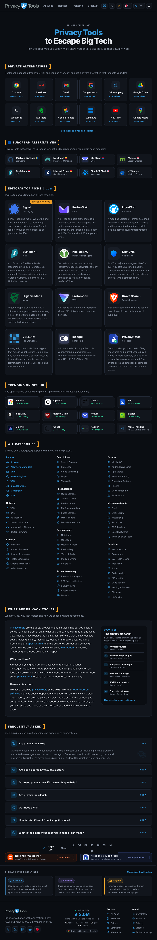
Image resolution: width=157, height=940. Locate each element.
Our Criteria (139, 918)
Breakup (93, 5)
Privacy (137, 927)
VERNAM (113, 922)
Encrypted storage (119, 691)
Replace (62, 5)
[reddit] (30, 934)
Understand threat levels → (137, 875)
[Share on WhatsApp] (109, 848)
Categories (113, 932)
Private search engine (120, 655)
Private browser (117, 646)
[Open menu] (149, 6)
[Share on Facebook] (84, 848)
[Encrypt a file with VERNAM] (104, 6)
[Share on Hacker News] (97, 848)
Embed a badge (142, 936)
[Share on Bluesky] (78, 848)
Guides (111, 927)
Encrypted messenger (121, 664)
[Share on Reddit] (103, 848)
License (137, 932)
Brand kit (138, 922)
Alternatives (114, 936)
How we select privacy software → (120, 700)
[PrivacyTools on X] (112, 6)
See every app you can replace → (78, 130)
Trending (77, 5)
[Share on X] (72, 848)
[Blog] (8, 934)
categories (84, 928)
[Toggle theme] (119, 6)
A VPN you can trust (119, 682)
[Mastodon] (23, 934)
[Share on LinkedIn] (91, 848)
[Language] (127, 6)
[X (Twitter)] (15, 934)
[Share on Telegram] (91, 854)
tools (71, 928)
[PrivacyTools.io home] (22, 5)
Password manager (119, 673)
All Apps (48, 5)
